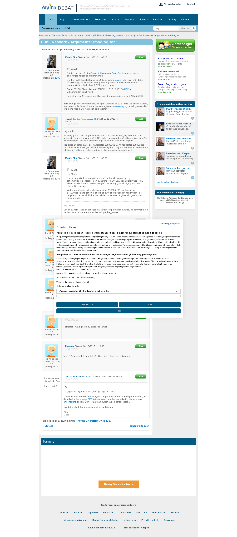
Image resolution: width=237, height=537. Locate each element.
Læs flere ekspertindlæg (167, 182)
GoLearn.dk (125, 512)
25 (57, 136)
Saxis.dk (78, 512)
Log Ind (191, 4)
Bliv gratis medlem (172, 4)
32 (106, 49)
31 (102, 49)
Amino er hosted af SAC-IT (102, 527)
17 (193, 133)
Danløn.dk (63, 512)
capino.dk (93, 512)
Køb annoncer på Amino (74, 520)
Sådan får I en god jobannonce (180, 168)
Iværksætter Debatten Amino (53, 35)
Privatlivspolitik (150, 520)
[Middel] (71, 60)
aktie (118, 80)
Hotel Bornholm (130, 527)
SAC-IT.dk (141, 512)
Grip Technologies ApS (86, 119)
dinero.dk (108, 512)
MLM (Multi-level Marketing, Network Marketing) (111, 35)
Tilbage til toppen (139, 425)
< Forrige (92, 49)
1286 (57, 78)
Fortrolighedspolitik (171, 223)
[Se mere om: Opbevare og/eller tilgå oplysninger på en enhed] (176, 291)
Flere (184, 19)
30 (99, 49)
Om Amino (169, 520)
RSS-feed (48, 425)
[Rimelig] (69, 60)
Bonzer (89, 377)
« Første (79, 49)
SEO (90, 399)
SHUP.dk (175, 512)
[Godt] (74, 60)
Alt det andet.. (78, 35)
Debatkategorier (50, 28)
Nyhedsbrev (129, 520)
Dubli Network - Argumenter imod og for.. (160, 35)
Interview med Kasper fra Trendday (180, 153)
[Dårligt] (66, 60)
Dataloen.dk (158, 512)
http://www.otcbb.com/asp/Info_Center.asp (107, 73)
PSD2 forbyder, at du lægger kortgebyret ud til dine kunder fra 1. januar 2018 (180, 108)
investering (118, 106)
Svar (140, 57)
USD (126, 89)
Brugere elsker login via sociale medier (180, 123)
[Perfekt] (77, 60)
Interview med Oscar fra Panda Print (180, 138)
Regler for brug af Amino (105, 520)
